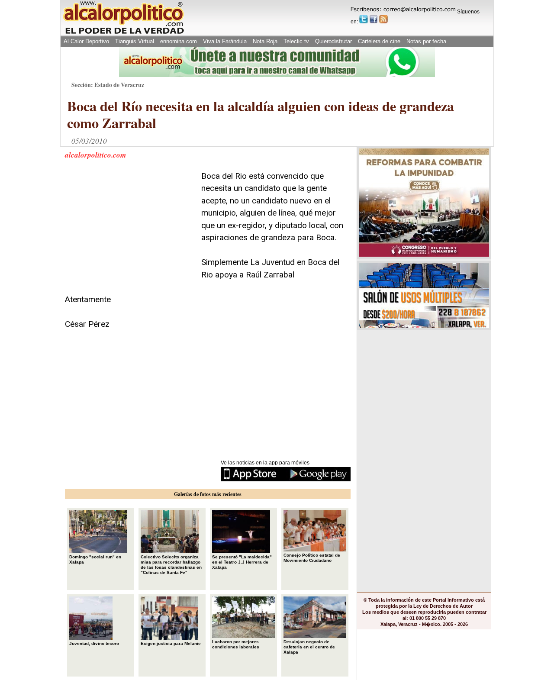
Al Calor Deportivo (86, 41)
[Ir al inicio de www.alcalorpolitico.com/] (123, 33)
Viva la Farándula (225, 41)
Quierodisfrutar (333, 41)
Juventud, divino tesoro (94, 643)
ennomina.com (178, 41)
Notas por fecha (426, 41)
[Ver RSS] (383, 19)
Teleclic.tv (296, 41)
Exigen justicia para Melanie (171, 643)
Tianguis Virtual (134, 41)
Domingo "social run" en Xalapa (95, 559)
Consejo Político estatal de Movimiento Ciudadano (311, 558)
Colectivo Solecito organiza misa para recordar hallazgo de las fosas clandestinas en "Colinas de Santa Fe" (171, 564)
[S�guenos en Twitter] (363, 19)
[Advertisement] (130, 224)
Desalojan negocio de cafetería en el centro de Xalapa (309, 646)
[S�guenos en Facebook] (373, 19)
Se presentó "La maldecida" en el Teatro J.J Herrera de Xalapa (242, 562)
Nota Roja (265, 41)
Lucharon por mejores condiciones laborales (235, 644)
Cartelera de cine (379, 41)
